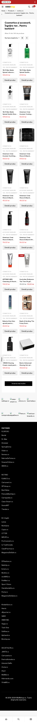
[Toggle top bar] (35, 2)
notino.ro (20, 11)
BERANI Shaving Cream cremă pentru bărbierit (10, 365)
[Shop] (31, 719)
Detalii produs (10, 80)
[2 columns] (27, 38)
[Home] (6, 719)
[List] (22, 38)
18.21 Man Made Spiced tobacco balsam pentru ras (9, 72)
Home (3, 11)
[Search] (29, 7)
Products (11, 11)
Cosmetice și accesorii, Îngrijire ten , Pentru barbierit (10, 65)
